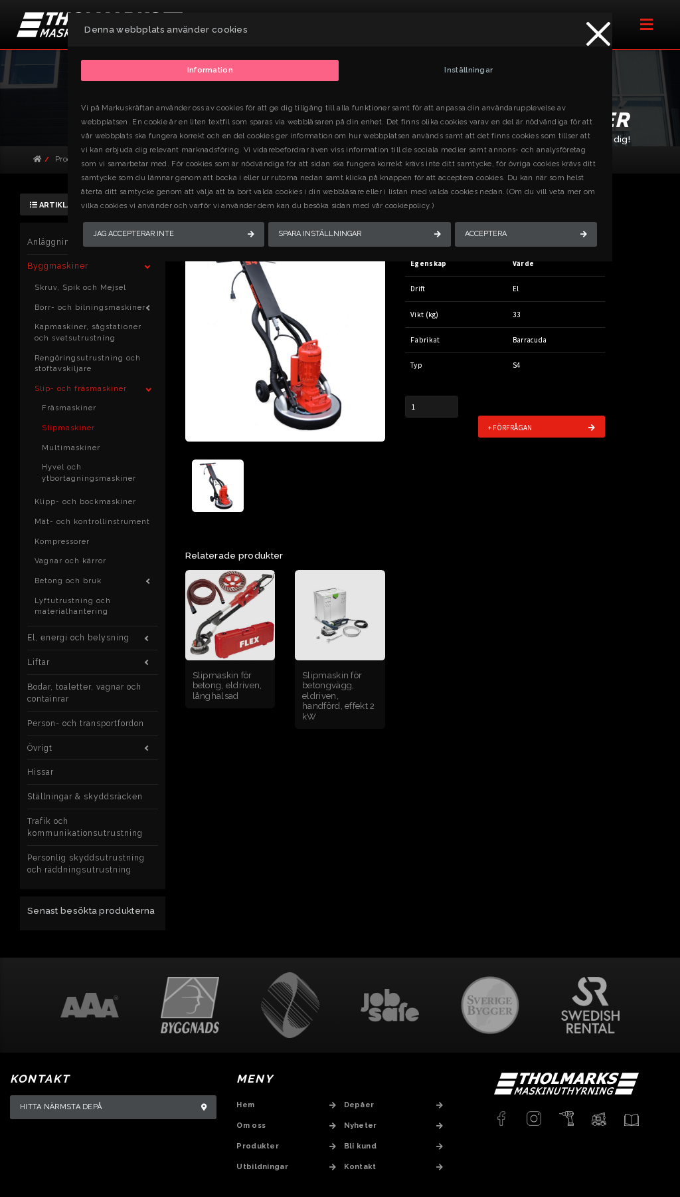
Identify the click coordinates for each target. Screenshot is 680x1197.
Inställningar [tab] (468, 70)
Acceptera (486, 233)
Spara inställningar (319, 233)
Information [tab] (210, 70)
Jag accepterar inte (133, 233)
